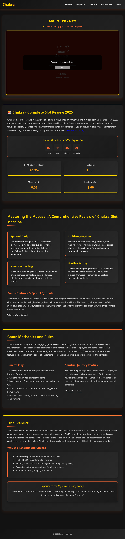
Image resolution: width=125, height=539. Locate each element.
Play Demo (81, 4)
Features (94, 4)
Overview (68, 4)
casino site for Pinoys (75, 130)
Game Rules (106, 4)
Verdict (119, 4)
